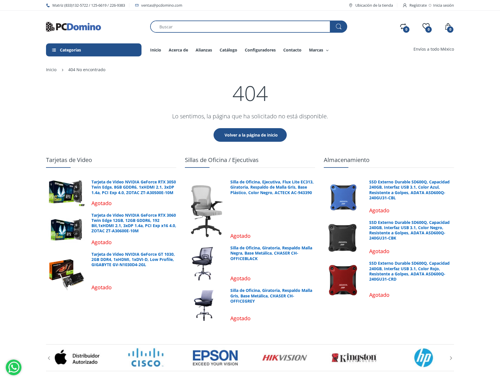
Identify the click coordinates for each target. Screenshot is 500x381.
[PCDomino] (73, 26)
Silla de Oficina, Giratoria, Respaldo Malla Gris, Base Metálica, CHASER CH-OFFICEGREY (271, 295)
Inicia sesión (443, 5)
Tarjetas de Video (69, 160)
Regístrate (418, 5)
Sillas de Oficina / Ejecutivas (222, 160)
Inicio (51, 69)
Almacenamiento (347, 160)
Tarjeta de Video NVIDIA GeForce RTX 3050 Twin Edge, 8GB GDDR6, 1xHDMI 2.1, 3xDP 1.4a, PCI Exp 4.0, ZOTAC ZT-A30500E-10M (133, 187)
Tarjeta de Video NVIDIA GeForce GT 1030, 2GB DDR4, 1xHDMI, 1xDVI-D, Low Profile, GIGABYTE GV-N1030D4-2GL (133, 259)
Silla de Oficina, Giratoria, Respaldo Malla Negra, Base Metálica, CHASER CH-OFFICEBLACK (271, 253)
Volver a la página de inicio (251, 135)
